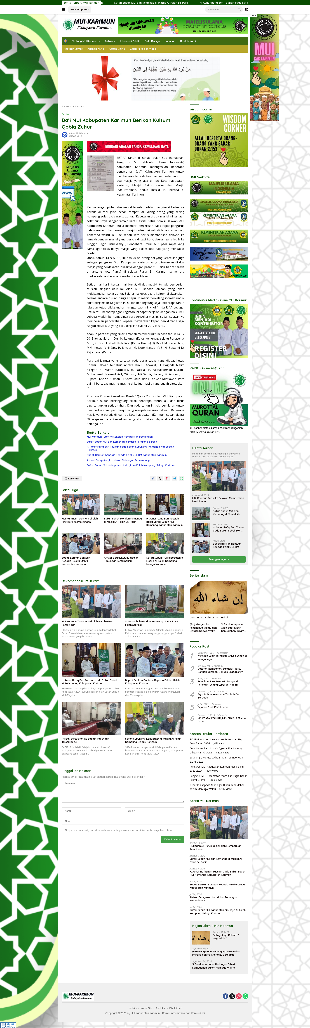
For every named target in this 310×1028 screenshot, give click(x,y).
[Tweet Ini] (160, 478)
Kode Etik (146, 1008)
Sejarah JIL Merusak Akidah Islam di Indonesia (216, 757)
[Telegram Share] (174, 478)
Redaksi (160, 1008)
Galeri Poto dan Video (143, 48)
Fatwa (109, 41)
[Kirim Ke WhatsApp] (181, 478)
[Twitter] (232, 996)
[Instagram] (239, 996)
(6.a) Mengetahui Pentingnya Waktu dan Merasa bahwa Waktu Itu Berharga (203, 628)
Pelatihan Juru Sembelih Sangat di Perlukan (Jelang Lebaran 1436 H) (218, 683)
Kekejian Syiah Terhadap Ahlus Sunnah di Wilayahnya (222, 657)
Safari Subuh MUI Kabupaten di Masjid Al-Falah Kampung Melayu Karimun (131, 465)
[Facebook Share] (153, 478)
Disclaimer (175, 1008)
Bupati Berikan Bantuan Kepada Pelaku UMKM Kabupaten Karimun (127, 455)
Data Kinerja (152, 41)
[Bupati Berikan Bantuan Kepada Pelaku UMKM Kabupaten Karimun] (81, 543)
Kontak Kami (188, 41)
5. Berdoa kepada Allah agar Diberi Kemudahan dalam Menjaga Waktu (232, 628)
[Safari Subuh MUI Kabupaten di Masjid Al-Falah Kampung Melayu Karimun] (165, 543)
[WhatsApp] (245, 996)
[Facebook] (225, 996)
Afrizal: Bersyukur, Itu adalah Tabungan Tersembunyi (118, 460)
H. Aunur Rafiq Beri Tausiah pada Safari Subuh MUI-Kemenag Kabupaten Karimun (190, 2)
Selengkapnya (218, 559)
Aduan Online (117, 48)
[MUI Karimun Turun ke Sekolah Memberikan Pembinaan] (81, 504)
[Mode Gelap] (246, 9)
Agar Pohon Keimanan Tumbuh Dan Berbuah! (219, 696)
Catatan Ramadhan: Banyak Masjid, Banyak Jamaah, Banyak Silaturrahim (220, 670)
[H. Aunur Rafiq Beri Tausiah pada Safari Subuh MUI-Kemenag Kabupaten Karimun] (165, 504)
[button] (239, 9)
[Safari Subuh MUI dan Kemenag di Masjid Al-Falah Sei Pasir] (123, 504)
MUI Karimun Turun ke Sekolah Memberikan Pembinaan (120, 436)
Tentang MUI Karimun (84, 41)
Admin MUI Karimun (78, 133)
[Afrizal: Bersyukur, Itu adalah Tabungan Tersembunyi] (123, 543)
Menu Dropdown (80, 9)
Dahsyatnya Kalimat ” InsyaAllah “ (210, 617)
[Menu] (64, 9)
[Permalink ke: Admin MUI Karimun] (64, 134)
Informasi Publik (130, 41)
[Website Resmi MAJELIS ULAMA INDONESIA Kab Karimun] (89, 25)
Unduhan (170, 41)
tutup (253, 15)
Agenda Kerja (96, 48)
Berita (65, 114)
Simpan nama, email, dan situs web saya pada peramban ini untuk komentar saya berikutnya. (119, 830)
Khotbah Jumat (73, 48)
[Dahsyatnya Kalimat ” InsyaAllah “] (219, 597)
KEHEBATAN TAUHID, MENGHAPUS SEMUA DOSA (222, 720)
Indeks (133, 1008)
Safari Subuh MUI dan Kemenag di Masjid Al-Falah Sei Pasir (122, 441)
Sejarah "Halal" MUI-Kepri (213, 707)
